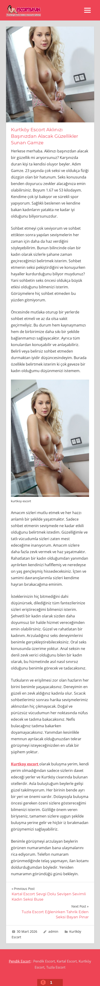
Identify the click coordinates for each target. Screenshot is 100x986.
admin (53, 931)
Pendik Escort (19, 961)
